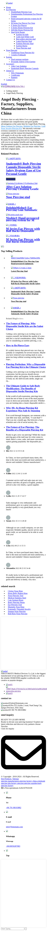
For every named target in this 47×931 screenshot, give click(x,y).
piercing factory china (28, 781)
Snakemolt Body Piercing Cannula (24, 68)
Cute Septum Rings (15, 600)
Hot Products (6, 779)
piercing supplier (30, 783)
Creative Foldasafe (18, 55)
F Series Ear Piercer (19, 25)
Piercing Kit (17, 128)
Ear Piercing (11, 10)
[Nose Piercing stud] (12, 194)
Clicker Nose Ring (15, 591)
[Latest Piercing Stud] (21, 268)
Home (8, 7)
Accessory (10, 64)
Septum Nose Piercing (17, 611)
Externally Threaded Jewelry (19, 609)
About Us (10, 71)
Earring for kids (22, 34)
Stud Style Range (18, 32)
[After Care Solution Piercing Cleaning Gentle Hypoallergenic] (21, 183)
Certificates (15, 75)
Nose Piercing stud (23, 48)
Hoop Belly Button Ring (17, 593)
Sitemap (15, 779)
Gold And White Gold (25, 37)
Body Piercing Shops (16, 602)
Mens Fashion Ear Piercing (11, 126)
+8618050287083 (13, 846)
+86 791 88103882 (13, 807)
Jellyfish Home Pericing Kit (22, 30)
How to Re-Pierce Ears (17, 345)
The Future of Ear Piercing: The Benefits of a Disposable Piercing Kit (24, 428)
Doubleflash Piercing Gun (21, 12)
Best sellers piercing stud (26, 39)
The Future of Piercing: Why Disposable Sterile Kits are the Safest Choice (24, 326)
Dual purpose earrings (19, 59)
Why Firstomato (17, 73)
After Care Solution (19, 66)
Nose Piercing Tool (15, 596)
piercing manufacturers (10, 781)
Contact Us (10, 80)
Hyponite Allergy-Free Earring (23, 62)
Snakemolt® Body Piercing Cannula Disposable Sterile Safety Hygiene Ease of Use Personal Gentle (23, 168)
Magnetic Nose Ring (16, 607)
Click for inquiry (7, 729)
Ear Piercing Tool (15, 605)
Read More (10, 179)
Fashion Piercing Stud (24, 43)
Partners (14, 77)
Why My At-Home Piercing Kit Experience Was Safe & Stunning (23, 409)
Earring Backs (21, 46)
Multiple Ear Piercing (31, 126)
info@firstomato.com (14, 827)
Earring (9, 57)
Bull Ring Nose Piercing (17, 614)
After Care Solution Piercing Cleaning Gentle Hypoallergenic (22, 189)
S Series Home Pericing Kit (22, 28)
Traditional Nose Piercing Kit (22, 53)
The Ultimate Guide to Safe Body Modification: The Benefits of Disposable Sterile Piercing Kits (23, 388)
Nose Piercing (11, 50)
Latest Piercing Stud (24, 41)
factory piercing (17, 783)
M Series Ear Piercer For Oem (23, 23)
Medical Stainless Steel (17, 598)
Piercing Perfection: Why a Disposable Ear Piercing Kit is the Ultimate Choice (26, 365)
